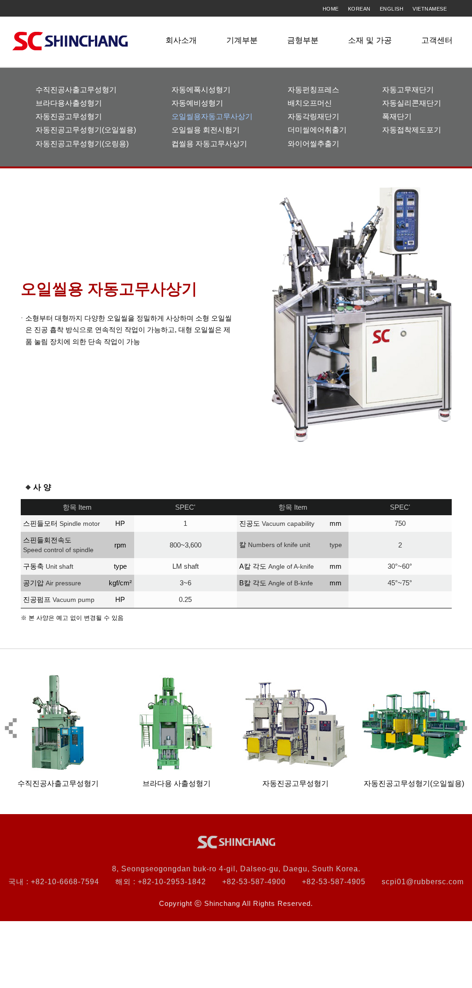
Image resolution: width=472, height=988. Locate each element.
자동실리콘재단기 (411, 103)
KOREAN (359, 9)
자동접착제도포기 (411, 130)
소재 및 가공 (370, 40)
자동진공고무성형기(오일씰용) (85, 130)
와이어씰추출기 (313, 144)
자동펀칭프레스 (313, 90)
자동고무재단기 (408, 90)
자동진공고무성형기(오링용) (82, 144)
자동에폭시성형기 (200, 90)
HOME (331, 9)
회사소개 (181, 40)
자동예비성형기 (197, 103)
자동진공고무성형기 (68, 116)
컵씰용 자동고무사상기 (209, 144)
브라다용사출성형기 (68, 103)
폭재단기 (397, 116)
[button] (461, 728)
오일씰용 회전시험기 (205, 130)
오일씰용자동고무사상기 (212, 116)
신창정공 (70, 41)
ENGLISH (392, 9)
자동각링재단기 (313, 116)
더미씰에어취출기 (317, 130)
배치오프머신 (310, 103)
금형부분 (303, 40)
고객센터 (437, 40)
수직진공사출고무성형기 (76, 90)
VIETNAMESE (430, 9)
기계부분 (242, 40)
